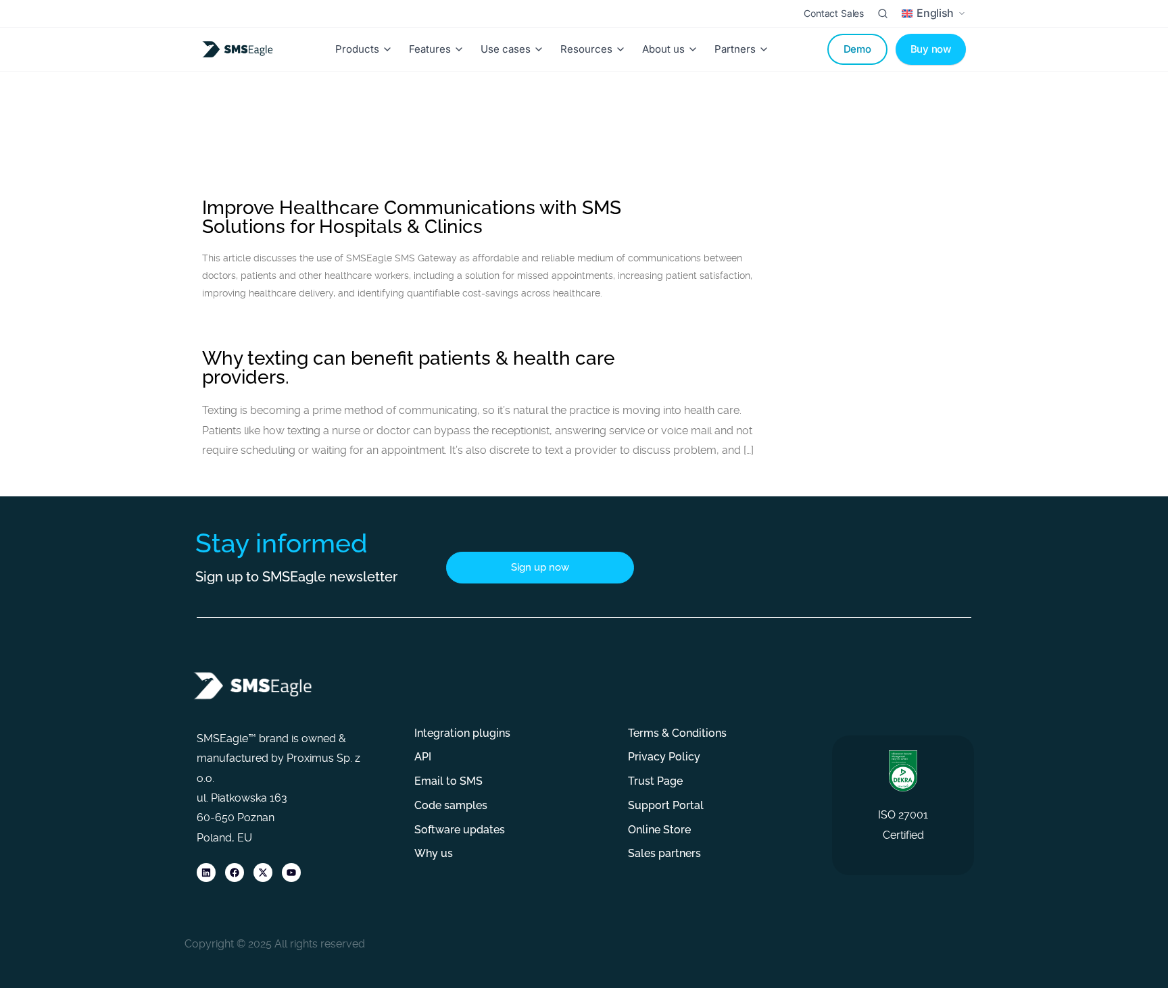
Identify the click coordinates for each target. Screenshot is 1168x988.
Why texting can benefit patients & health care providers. (408, 367)
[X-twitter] (262, 872)
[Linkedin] (206, 872)
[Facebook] (234, 872)
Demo (857, 49)
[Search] (883, 13)
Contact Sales (834, 13)
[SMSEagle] (240, 49)
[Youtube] (291, 872)
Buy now (930, 49)
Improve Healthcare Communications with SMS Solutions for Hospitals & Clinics (411, 217)
